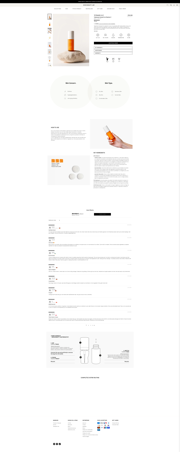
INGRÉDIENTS (98, 53)
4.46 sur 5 (81, 213)
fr (167, 5)
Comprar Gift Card (115, 423)
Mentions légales (86, 436)
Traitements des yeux (72, 428)
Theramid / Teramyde (57, 423)
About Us (84, 423)
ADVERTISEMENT (98, 50)
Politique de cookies (86, 433)
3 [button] (90, 325)
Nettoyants (70, 424)
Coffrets (69, 423)
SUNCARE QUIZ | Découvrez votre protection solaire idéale (90, 1)
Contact (84, 424)
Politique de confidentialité (87, 429)
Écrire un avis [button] (102, 214)
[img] (51, 225)
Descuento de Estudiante (87, 431)
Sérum (69, 426)
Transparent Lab (56, 426)
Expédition (84, 426)
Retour (84, 428)
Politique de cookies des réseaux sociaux (90, 434)
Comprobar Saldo (115, 424)
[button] (97, 20)
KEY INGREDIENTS (98, 47)
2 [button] (88, 325)
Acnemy (54, 424)
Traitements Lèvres (71, 429)
